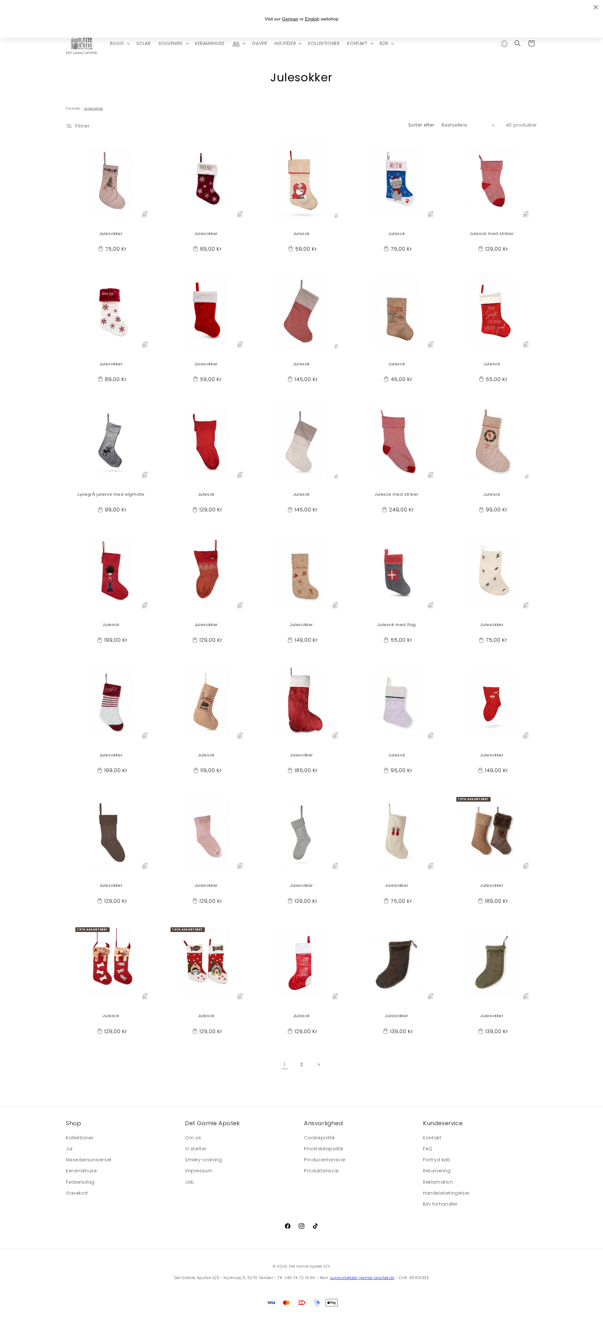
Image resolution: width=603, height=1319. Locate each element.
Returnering (437, 1171)
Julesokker (111, 234)
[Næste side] (318, 1064)
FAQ (427, 1149)
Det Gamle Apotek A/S (309, 1266)
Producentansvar (325, 1160)
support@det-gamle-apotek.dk (362, 1277)
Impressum (198, 1171)
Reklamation (438, 1182)
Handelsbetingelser (446, 1193)
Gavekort (77, 1193)
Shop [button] (73, 1123)
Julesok (301, 234)
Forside (72, 108)
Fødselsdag (80, 1182)
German (290, 18)
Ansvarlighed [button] (323, 1123)
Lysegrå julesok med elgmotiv (111, 494)
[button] (119, 43)
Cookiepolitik (319, 1138)
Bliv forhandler (440, 1204)
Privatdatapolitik (323, 1149)
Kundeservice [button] (443, 1123)
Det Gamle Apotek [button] (212, 1123)
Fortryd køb (437, 1160)
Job (189, 1182)
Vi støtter (196, 1149)
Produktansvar (321, 1171)
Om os (193, 1138)
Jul (69, 1149)
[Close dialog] (595, 7)
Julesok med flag (397, 625)
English (312, 18)
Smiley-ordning (203, 1160)
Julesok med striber (492, 234)
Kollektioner (80, 1138)
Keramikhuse (81, 1171)
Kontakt (432, 1138)
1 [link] (284, 1064)
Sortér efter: (421, 125)
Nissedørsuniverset (89, 1160)
